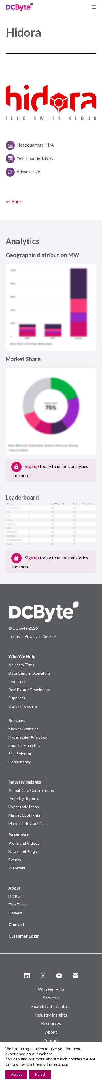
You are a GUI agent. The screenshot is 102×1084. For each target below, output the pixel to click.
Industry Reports (23, 798)
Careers (15, 912)
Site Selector (19, 753)
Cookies (49, 636)
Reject (40, 1075)
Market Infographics (26, 823)
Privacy (31, 636)
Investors (17, 681)
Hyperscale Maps (23, 806)
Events (14, 859)
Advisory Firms (21, 664)
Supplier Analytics (24, 745)
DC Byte (16, 896)
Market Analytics (23, 728)
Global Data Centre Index (31, 790)
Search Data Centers (51, 1006)
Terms (14, 636)
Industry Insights (51, 1014)
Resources (51, 1023)
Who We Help (51, 989)
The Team (17, 904)
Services (51, 997)
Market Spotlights (24, 815)
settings (60, 1064)
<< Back (14, 201)
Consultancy (19, 761)
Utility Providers (22, 706)
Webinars (17, 867)
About (51, 1031)
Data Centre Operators (29, 673)
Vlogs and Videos (23, 843)
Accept (16, 1075)
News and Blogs (22, 851)
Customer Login (23, 936)
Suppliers (16, 697)
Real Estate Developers (29, 689)
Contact (16, 924)
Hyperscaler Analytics (27, 737)
